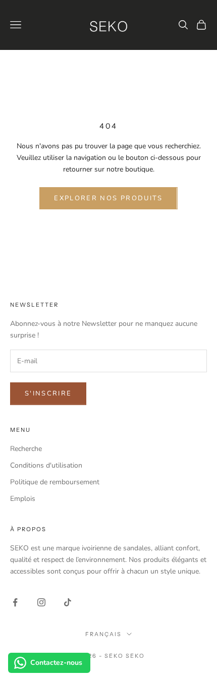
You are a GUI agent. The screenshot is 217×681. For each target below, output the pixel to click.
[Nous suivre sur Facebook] (15, 602)
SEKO (135, 655)
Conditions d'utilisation (46, 465)
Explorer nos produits (108, 198)
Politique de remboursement (54, 482)
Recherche (26, 448)
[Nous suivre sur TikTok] (68, 602)
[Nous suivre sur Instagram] (41, 602)
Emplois (22, 498)
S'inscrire (48, 393)
